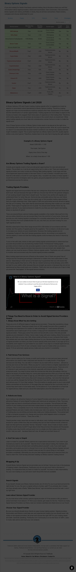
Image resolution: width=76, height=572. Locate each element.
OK (38, 290)
